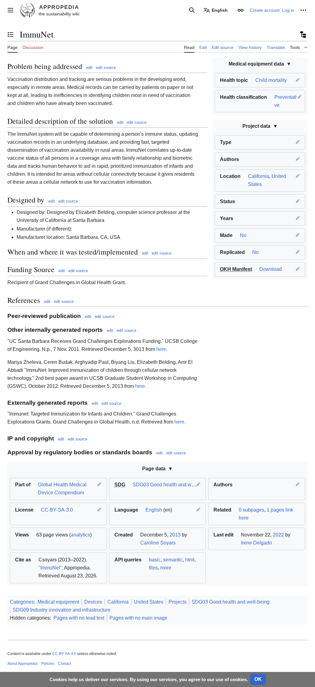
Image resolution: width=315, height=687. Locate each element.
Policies (47, 663)
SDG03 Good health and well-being (171, 484)
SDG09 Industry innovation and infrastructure (61, 610)
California (258, 176)
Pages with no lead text (79, 618)
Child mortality (271, 80)
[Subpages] (303, 34)
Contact (64, 663)
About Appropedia (22, 663)
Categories (22, 602)
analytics (80, 534)
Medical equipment (58, 602)
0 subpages (251, 509)
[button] (10, 10)
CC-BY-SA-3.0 (57, 509)
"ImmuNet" (50, 567)
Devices (93, 602)
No (243, 235)
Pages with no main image (138, 618)
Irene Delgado (256, 542)
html (189, 559)
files (153, 567)
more (165, 567)
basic (155, 559)
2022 (278, 534)
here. (161, 349)
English (154, 509)
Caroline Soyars (158, 542)
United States (148, 602)
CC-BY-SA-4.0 (64, 654)
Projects (177, 602)
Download (270, 269)
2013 (175, 534)
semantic (173, 559)
